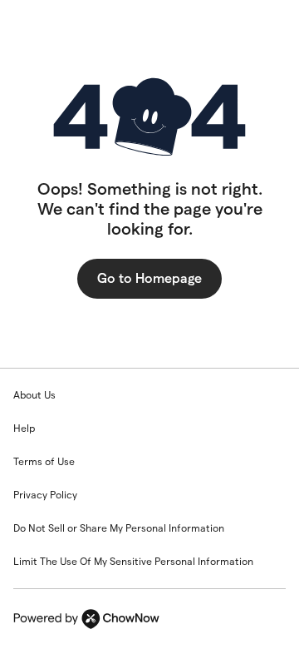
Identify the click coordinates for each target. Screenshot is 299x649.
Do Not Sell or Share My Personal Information (118, 528)
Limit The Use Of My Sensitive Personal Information (133, 561)
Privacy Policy (45, 494)
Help (24, 428)
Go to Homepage (149, 278)
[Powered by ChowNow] (149, 619)
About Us (34, 394)
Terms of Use (44, 461)
